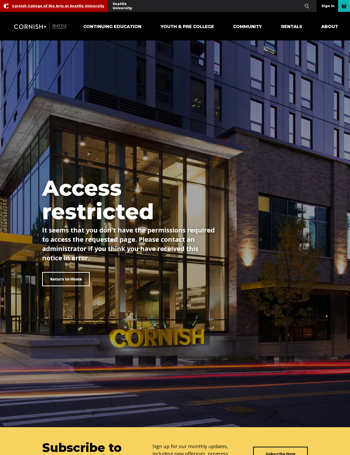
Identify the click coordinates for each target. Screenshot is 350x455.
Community (247, 26)
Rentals (291, 26)
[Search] (307, 6)
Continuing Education (112, 26)
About (329, 26)
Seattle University (122, 6)
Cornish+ (43, 26)
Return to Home (66, 279)
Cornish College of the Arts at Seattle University (58, 6)
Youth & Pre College (187, 26)
